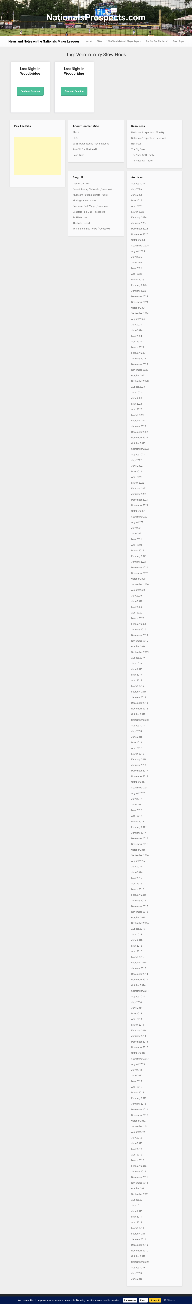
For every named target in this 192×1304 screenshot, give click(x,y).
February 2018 (139, 759)
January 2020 (138, 629)
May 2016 (136, 878)
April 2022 (136, 477)
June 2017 (136, 804)
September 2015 (140, 923)
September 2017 (140, 787)
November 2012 (139, 1115)
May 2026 (136, 200)
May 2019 (136, 674)
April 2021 (136, 544)
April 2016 (136, 883)
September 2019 (140, 652)
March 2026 (137, 211)
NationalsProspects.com (96, 17)
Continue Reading (30, 91)
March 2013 (137, 1092)
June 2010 (136, 1278)
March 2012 (137, 1160)
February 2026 (139, 217)
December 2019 (139, 635)
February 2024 (139, 352)
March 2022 (137, 482)
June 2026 (136, 194)
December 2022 (139, 432)
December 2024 (139, 296)
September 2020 (140, 584)
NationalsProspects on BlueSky (147, 132)
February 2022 (139, 488)
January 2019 (138, 697)
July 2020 (136, 595)
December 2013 (139, 1041)
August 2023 (138, 386)
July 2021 (136, 528)
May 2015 (136, 945)
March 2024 (137, 347)
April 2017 (136, 815)
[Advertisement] (37, 156)
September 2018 (140, 719)
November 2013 (139, 1047)
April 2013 (136, 1086)
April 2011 (136, 1222)
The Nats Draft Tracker (143, 155)
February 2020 (139, 623)
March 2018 (137, 753)
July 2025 (136, 256)
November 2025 (139, 234)
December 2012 (139, 1109)
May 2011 (136, 1216)
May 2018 (136, 742)
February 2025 (139, 285)
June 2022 (136, 465)
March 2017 (137, 821)
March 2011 (137, 1228)
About (89, 41)
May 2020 (136, 607)
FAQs (99, 41)
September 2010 (140, 1261)
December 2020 (139, 567)
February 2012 (139, 1165)
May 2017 (136, 810)
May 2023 (136, 403)
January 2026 (138, 223)
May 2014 (136, 1013)
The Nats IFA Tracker (142, 160)
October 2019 (138, 646)
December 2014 (139, 974)
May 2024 (136, 336)
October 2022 (138, 443)
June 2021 (136, 533)
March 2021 (137, 550)
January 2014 (138, 1036)
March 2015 (137, 957)
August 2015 (138, 928)
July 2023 (136, 392)
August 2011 (138, 1199)
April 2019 (136, 680)
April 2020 (136, 612)
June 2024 (136, 330)
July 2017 (136, 798)
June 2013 (136, 1075)
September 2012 (140, 1126)
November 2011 (139, 1182)
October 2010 (138, 1256)
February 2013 (139, 1098)
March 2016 (137, 889)
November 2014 (139, 979)
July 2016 (136, 866)
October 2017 (138, 781)
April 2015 (136, 951)
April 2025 (136, 273)
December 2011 (139, 1177)
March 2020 (137, 618)
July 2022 (136, 460)
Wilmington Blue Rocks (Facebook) (91, 228)
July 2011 (136, 1205)
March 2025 (137, 279)
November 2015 (139, 911)
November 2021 (139, 505)
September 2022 (140, 448)
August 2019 (138, 657)
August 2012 (138, 1132)
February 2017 (139, 827)
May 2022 (136, 471)
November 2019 (139, 640)
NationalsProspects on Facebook (148, 138)
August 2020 (138, 590)
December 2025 (139, 228)
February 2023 (139, 420)
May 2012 (136, 1149)
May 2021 (136, 539)
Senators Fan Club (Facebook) (89, 211)
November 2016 (139, 844)
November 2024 (139, 302)
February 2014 (139, 1030)
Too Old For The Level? (157, 41)
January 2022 (138, 494)
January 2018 (138, 765)
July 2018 (136, 731)
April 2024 (136, 341)
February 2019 (139, 691)
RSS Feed (136, 143)
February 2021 (139, 556)
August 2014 (138, 996)
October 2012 (138, 1120)
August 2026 (138, 183)
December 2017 (139, 770)
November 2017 (139, 776)
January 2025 (138, 290)
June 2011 (136, 1211)
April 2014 (136, 1019)
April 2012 (136, 1154)
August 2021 (138, 522)
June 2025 (136, 262)
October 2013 (138, 1053)
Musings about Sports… (85, 200)
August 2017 (138, 793)
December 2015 (139, 906)
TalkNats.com (80, 217)
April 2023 (136, 409)
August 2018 (138, 725)
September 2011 (140, 1194)
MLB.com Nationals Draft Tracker (90, 194)
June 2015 (136, 940)
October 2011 (138, 1188)
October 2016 (138, 849)
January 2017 (138, 832)
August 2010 (138, 1267)
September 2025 (140, 245)
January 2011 (138, 1239)
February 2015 (139, 962)
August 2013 (138, 1064)
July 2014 (136, 1002)
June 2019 (136, 669)
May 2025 (136, 268)
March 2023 (137, 415)
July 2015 (136, 934)
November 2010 (139, 1250)
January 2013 (138, 1103)
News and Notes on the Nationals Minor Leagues (44, 41)
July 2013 (136, 1070)
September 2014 (140, 990)
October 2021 (138, 511)
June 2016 (136, 872)
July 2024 (136, 324)
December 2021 (139, 499)
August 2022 (138, 454)
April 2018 (136, 748)
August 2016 (138, 861)
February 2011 (139, 1233)
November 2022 (139, 437)
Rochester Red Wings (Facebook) (90, 206)
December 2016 (139, 838)
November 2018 (139, 708)
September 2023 (140, 381)
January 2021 (138, 561)
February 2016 (139, 894)
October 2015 (138, 917)
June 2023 (136, 398)
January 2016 (138, 900)
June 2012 (136, 1143)
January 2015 (138, 968)
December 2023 (139, 364)
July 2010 (136, 1273)
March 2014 (137, 1024)
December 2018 (139, 702)
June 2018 (136, 736)
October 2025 (138, 239)
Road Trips (178, 41)
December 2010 (139, 1244)
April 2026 (136, 206)
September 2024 (140, 313)
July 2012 (136, 1137)
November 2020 (139, 573)
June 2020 (136, 601)
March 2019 (137, 686)
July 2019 (136, 663)
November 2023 (139, 369)
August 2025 (138, 251)
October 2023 (138, 375)
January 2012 (138, 1171)
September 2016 (140, 855)
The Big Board (138, 149)
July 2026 (136, 189)
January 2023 (138, 426)
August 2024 (138, 319)
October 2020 (138, 578)
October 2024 (138, 307)
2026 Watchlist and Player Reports (123, 41)
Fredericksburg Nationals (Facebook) (92, 189)
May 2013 (136, 1081)
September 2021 (140, 516)
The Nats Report (81, 223)
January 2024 (138, 358)
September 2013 (140, 1058)
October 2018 (138, 714)
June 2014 (136, 1007)
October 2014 (138, 985)
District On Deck (81, 183)
